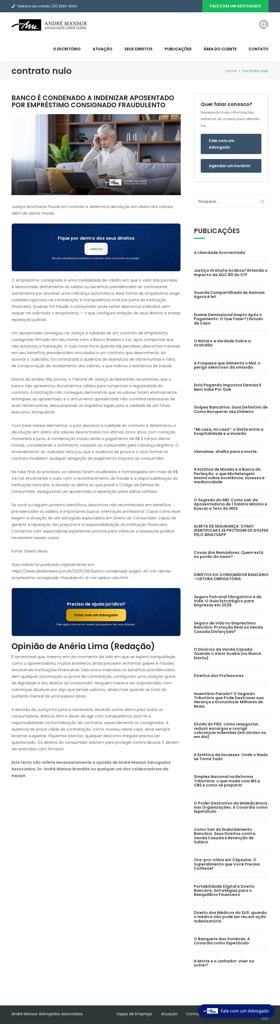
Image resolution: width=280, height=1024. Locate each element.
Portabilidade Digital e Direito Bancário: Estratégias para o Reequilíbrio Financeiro (224, 891)
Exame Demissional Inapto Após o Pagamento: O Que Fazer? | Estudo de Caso (228, 319)
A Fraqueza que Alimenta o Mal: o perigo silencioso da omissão (227, 365)
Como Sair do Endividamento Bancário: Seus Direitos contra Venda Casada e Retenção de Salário (224, 836)
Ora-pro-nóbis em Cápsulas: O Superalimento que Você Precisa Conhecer (227, 864)
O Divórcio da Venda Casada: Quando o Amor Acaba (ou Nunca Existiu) (227, 654)
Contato (259, 49)
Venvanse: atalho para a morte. (226, 451)
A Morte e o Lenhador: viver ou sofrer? (224, 963)
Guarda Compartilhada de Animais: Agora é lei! (230, 294)
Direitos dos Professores (219, 675)
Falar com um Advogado (96, 615)
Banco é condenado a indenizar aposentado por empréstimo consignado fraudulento (92, 101)
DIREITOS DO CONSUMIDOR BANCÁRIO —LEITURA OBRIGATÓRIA (231, 577)
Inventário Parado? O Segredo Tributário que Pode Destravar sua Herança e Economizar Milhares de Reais (229, 700)
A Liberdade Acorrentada (219, 252)
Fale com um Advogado (221, 144)
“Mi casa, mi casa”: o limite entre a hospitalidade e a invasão (228, 431)
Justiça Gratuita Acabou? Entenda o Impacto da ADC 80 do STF (230, 272)
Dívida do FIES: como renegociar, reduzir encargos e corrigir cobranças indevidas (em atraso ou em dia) (230, 730)
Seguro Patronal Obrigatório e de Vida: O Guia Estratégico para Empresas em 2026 (227, 601)
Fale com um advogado (235, 6)
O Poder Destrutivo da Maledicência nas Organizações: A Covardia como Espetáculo (231, 807)
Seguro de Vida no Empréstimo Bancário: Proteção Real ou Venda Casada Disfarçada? (228, 627)
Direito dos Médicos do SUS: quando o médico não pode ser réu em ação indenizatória (230, 917)
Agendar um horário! (229, 166)
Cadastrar (96, 249)
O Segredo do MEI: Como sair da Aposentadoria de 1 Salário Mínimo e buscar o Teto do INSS (230, 504)
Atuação (102, 49)
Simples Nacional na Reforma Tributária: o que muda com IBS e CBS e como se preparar (227, 781)
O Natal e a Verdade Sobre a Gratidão (222, 343)
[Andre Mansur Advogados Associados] (49, 24)
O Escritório (67, 49)
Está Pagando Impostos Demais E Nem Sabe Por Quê (227, 387)
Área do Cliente (220, 49)
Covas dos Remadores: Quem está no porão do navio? (228, 554)
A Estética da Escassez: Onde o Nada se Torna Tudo (231, 757)
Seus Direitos (138, 49)
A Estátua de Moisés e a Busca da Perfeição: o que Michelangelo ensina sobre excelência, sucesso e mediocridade (229, 476)
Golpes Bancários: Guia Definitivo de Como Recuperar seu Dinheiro (231, 409)
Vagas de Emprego (134, 1014)
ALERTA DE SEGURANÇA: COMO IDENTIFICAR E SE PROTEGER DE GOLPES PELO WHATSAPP (231, 530)
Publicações (178, 49)
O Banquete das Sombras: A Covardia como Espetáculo (222, 941)
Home (231, 71)
